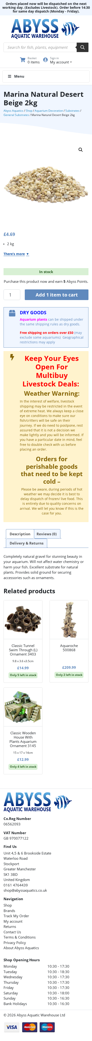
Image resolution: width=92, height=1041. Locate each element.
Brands (9, 910)
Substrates (72, 111)
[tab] (20, 534)
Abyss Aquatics (13, 111)
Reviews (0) (47, 534)
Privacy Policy (15, 942)
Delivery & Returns (26, 543)
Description (20, 534)
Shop (29, 111)
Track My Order (16, 915)
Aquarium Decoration (49, 111)
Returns (10, 926)
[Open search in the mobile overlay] (46, 47)
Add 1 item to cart (57, 295)
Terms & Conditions (20, 937)
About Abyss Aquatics (21, 947)
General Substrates (16, 115)
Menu (19, 76)
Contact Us (12, 932)
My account (13, 921)
